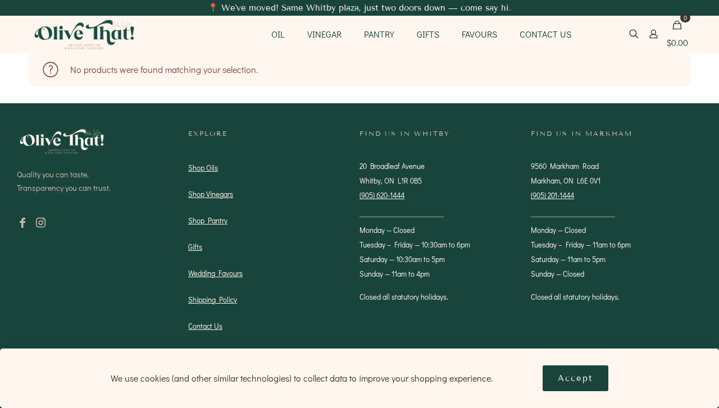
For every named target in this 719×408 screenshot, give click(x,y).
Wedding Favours (215, 273)
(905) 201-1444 (552, 195)
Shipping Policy (212, 299)
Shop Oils (203, 167)
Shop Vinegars (210, 194)
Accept (575, 378)
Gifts (195, 246)
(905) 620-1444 (382, 195)
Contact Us (205, 326)
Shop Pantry (207, 220)
